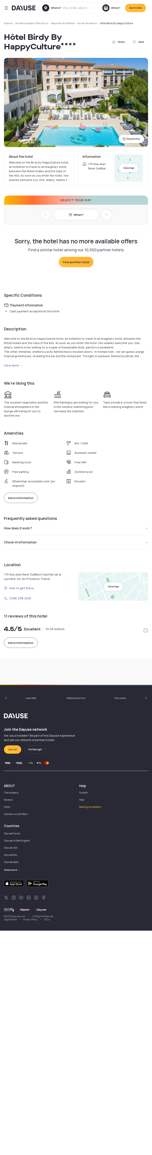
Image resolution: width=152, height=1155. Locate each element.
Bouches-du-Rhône (62, 23)
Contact (83, 792)
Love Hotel (31, 698)
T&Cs (47, 919)
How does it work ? (18, 528)
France (8, 23)
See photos (133, 139)
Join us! (12, 749)
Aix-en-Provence (87, 23)
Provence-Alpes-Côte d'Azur (31, 23)
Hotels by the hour (76, 698)
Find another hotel (76, 262)
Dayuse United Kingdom (17, 840)
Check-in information (20, 542)
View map (128, 168)
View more (11, 365)
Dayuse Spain (11, 862)
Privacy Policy (30, 919)
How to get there (21, 588)
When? (78, 215)
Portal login (35, 749)
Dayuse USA (10, 847)
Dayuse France (12, 833)
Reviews (8, 799)
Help (81, 799)
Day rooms (120, 698)
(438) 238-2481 (20, 598)
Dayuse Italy (10, 855)
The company (11, 792)
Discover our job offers (16, 814)
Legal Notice (10, 919)
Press (7, 807)
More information (20, 498)
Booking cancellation (90, 807)
